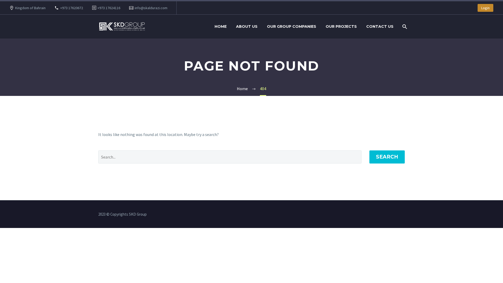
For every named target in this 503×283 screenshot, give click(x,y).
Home (221, 26)
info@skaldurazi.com (151, 8)
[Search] (404, 26)
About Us (247, 26)
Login (485, 8)
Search (387, 157)
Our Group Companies (291, 26)
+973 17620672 (71, 8)
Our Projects (341, 26)
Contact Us (379, 26)
